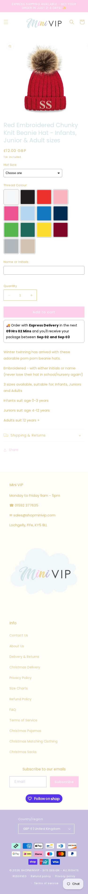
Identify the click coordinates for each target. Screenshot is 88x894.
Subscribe (64, 781)
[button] (6, 22)
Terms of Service (23, 720)
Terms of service (46, 883)
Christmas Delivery (24, 667)
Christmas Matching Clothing (33, 741)
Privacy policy (65, 876)
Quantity (10, 286)
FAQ (12, 709)
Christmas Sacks (23, 752)
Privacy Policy (20, 677)
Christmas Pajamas (25, 730)
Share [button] (13, 449)
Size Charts (18, 688)
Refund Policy (20, 699)
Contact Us (18, 635)
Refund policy (41, 876)
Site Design (51, 870)
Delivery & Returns (24, 656)
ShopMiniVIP (30, 870)
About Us (16, 646)
